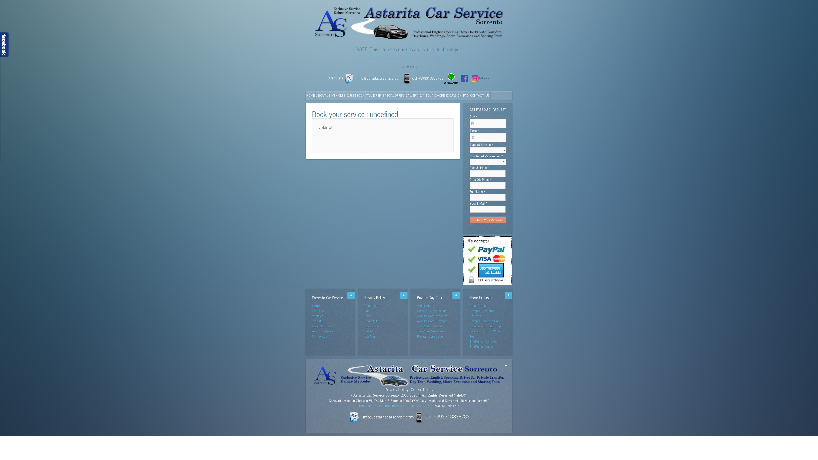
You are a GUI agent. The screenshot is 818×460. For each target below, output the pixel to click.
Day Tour (426, 95)
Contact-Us (319, 336)
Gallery (411, 95)
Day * (473, 116)
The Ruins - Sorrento (483, 341)
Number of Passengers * (486, 156)
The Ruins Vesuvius (430, 331)
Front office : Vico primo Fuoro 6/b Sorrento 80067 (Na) (394, 406)
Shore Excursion (448, 95)
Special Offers (321, 326)
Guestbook (355, 95)
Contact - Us (480, 95)
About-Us (323, 95)
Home (310, 95)
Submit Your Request (488, 220)
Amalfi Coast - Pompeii (432, 321)
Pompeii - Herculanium (432, 311)
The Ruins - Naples (481, 346)
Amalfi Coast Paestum (432, 316)
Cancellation (372, 306)
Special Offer (393, 95)
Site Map (370, 336)
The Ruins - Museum (431, 326)
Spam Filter (372, 321)
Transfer (373, 95)
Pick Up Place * (480, 168)
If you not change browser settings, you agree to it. (401, 58)
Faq (466, 95)
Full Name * (477, 191)
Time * (474, 130)
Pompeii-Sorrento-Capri (485, 321)
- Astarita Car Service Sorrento (375, 395)
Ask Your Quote (322, 331)
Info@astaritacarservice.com (379, 78)
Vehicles (338, 95)
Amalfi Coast (478, 306)
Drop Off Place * (481, 179)
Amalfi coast (425, 306)
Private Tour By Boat (430, 336)
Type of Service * (481, 145)
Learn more (443, 58)
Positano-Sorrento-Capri (486, 326)
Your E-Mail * (478, 203)
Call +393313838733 (427, 78)
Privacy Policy (397, 389)
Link (367, 316)
